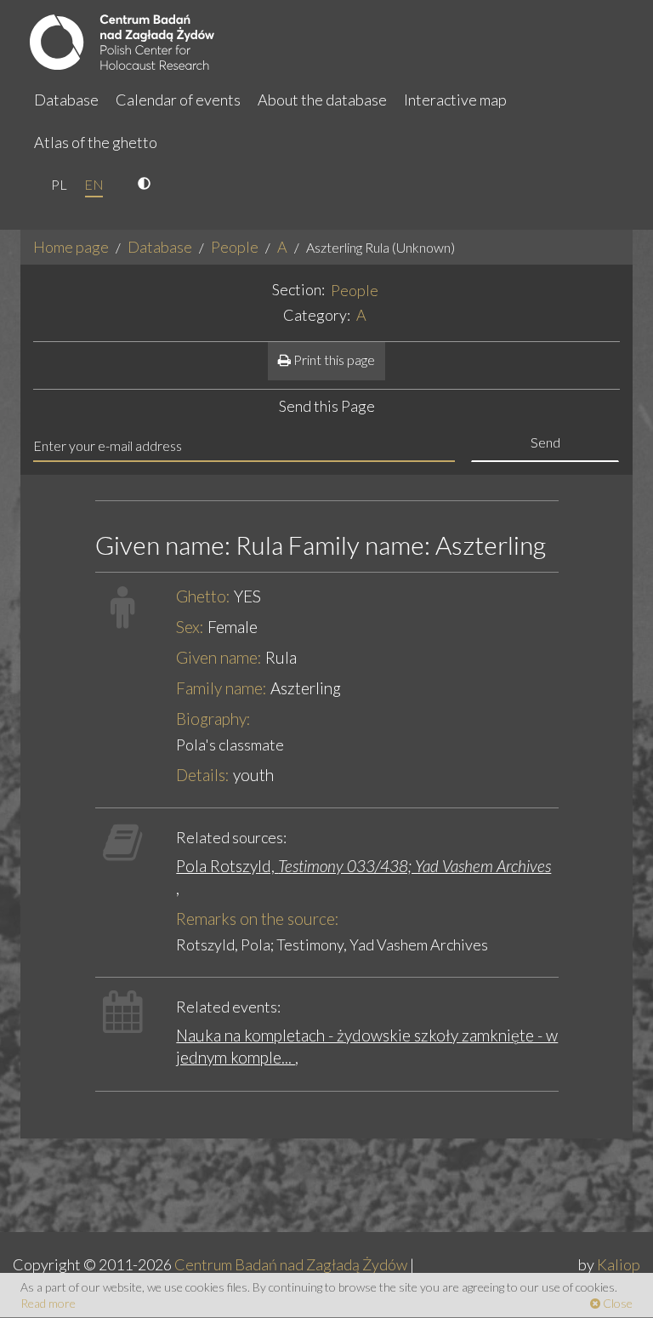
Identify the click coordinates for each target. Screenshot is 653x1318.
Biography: (213, 718)
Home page (71, 246)
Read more (48, 1303)
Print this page (333, 359)
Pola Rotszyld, (363, 866)
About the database (322, 99)
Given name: (219, 657)
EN (94, 184)
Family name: (221, 688)
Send (545, 442)
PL (59, 184)
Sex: (190, 626)
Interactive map (455, 99)
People (234, 246)
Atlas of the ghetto (95, 142)
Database (66, 99)
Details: (203, 775)
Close (616, 1303)
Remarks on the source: (257, 918)
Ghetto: (203, 596)
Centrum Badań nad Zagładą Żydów (290, 1264)
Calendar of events (178, 99)
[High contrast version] (146, 184)
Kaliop (618, 1264)
